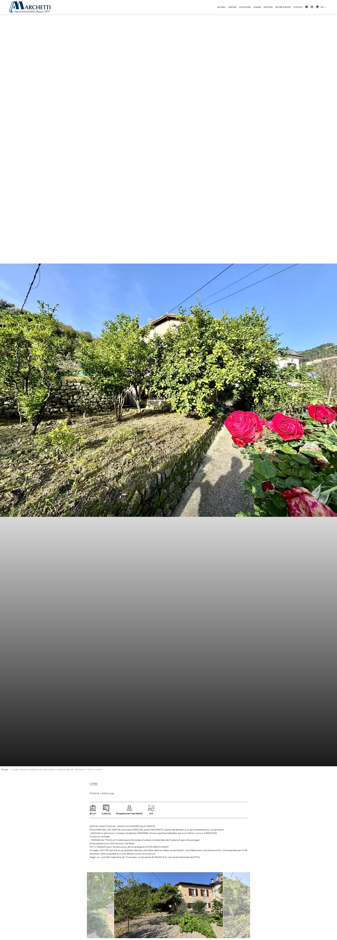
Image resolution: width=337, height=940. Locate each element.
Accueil (4, 769)
